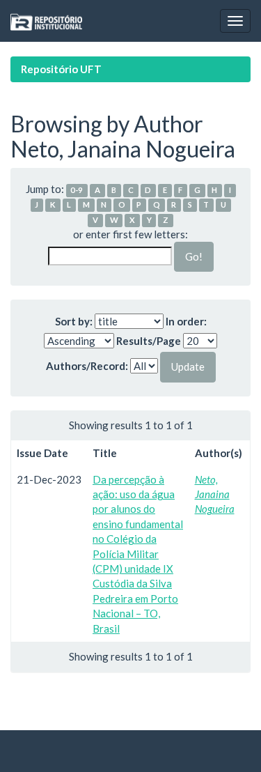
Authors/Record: (87, 366)
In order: (186, 321)
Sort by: (74, 321)
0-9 (76, 189)
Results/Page (148, 340)
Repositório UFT (61, 69)
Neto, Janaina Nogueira (215, 494)
